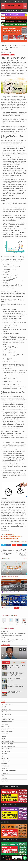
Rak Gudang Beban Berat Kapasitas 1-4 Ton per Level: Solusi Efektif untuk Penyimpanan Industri (13, 603)
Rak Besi (4, 739)
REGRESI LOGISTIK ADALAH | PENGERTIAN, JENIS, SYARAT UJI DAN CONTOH (16, 11)
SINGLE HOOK (6, 768)
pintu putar (4, 778)
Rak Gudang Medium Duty (8, 746)
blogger (21, 608)
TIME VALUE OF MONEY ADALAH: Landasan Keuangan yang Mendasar (13, 47)
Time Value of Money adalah (17, 541)
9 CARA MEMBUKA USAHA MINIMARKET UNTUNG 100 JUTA (15, 685)
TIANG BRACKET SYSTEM (9, 771)
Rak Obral (4, 753)
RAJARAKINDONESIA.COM (9, 539)
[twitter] (18, 1)
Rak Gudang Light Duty (7, 743)
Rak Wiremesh (5, 766)
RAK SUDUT (5, 734)
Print (8, 54)
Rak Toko (4, 763)
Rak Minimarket (6, 751)
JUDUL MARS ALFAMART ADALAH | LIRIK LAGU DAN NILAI (16, 692)
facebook (16, 608)
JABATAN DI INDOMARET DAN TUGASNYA (14, 679)
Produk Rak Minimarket (10, 577)
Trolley (3, 776)
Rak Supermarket (6, 761)
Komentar (22, 662)
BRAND (4, 707)
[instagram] (12, 1)
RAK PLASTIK (5, 726)
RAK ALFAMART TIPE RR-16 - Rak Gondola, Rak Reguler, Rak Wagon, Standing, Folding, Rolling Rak (15, 674)
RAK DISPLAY (5, 724)
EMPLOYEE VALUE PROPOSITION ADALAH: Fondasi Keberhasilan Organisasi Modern (13, 569)
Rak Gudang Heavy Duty (8, 741)
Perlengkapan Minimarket (8, 721)
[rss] (5, 1)
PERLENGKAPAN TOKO (8, 719)
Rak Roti (4, 756)
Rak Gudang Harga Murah (11, 592)
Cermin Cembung (6, 709)
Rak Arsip (4, 736)
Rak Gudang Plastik (7, 748)
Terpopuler (6, 662)
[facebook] (22, 1)
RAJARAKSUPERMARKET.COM (11, 537)
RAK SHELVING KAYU (7, 729)
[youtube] (9, 1)
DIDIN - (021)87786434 (8, 653)
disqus (25, 608)
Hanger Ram (5, 711)
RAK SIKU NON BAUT (7, 731)
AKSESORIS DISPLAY (7, 704)
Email (12, 54)
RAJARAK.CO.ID (9, 535)
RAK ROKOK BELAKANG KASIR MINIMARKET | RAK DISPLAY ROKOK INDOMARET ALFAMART (14, 588)
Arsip (14, 662)
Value (26, 541)
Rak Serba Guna (6, 758)
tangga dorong (5, 780)
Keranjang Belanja (6, 714)
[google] (15, 1)
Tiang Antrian (5, 773)
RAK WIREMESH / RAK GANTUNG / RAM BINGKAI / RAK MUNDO (16, 666)
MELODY (4, 716)
